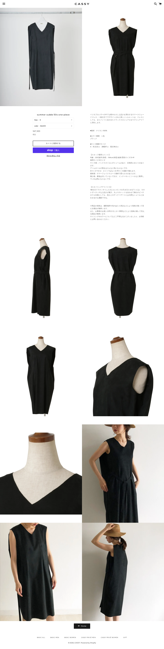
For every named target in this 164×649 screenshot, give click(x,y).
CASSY (77, 643)
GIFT (125, 637)
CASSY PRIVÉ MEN (88, 637)
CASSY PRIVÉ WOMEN (109, 637)
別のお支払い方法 (53, 156)
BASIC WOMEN (70, 637)
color (36, 126)
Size (36, 120)
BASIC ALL (41, 637)
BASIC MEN (54, 637)
